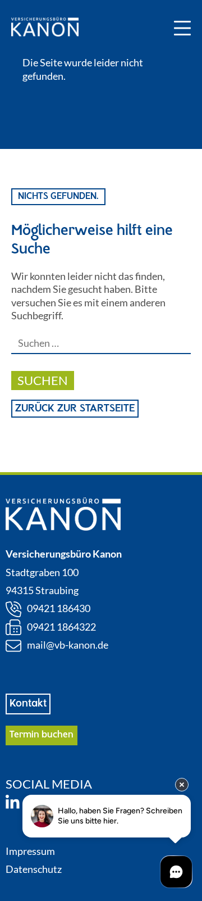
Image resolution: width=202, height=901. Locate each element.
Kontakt (28, 704)
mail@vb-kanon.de (67, 645)
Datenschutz (34, 869)
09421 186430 (58, 608)
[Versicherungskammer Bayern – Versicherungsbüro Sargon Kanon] (45, 28)
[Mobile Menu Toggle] (182, 28)
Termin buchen (42, 735)
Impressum (30, 851)
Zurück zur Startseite (75, 409)
